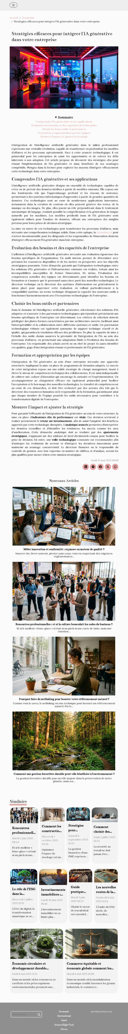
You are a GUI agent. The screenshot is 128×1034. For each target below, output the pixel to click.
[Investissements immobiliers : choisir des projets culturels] (53, 876)
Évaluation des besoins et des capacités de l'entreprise (64, 125)
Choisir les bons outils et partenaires (64, 129)
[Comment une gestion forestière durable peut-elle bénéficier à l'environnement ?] (63, 741)
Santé (64, 1020)
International (64, 1015)
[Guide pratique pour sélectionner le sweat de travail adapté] (80, 875)
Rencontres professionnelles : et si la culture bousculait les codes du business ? (64, 624)
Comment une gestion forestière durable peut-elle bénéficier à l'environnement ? (64, 774)
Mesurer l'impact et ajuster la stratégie (64, 136)
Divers (64, 1029)
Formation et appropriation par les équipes (64, 132)
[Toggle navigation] (13, 5)
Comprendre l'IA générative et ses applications (64, 121)
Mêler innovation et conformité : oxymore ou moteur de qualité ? (64, 549)
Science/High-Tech (64, 1024)
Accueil (14, 17)
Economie (28, 17)
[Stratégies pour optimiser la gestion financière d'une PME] (78, 813)
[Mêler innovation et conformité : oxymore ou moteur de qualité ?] (63, 516)
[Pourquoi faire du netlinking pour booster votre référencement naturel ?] (63, 666)
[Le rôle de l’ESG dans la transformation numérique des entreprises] (23, 876)
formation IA (104, 232)
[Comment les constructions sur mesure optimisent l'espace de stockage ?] (52, 814)
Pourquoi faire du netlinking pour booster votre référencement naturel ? (64, 699)
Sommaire (65, 117)
